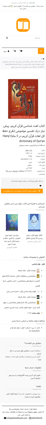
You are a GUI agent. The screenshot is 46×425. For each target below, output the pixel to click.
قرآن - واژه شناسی (38, 264)
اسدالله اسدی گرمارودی (37, 145)
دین (33, 327)
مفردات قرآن (31, 270)
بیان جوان (28, 150)
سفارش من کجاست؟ (29, 6)
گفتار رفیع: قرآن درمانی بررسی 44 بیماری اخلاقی (34, 237)
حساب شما (40, 6)
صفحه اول (33, 409)
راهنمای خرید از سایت (32, 396)
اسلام (28, 327)
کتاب (38, 327)
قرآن (22, 327)
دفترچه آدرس (35, 378)
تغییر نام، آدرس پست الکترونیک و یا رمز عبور (24, 375)
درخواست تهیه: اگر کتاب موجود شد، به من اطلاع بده (21, 191)
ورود (5, 51)
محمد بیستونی (24, 145)
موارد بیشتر (36, 313)
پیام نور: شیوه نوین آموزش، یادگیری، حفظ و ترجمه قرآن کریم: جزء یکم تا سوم (11, 240)
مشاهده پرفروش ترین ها (15, 171)
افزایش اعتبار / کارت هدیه (12, 6)
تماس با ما (23, 8)
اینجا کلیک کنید (12, 393)
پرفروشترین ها (14, 409)
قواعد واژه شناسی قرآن (28, 291)
